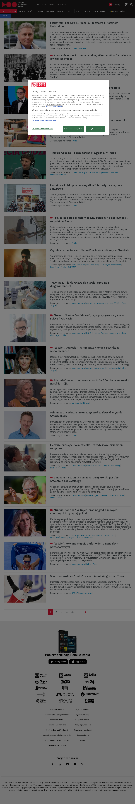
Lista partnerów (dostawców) (44, 120)
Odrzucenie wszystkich (73, 129)
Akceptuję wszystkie (95, 129)
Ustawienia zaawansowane (42, 129)
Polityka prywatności (54, 106)
